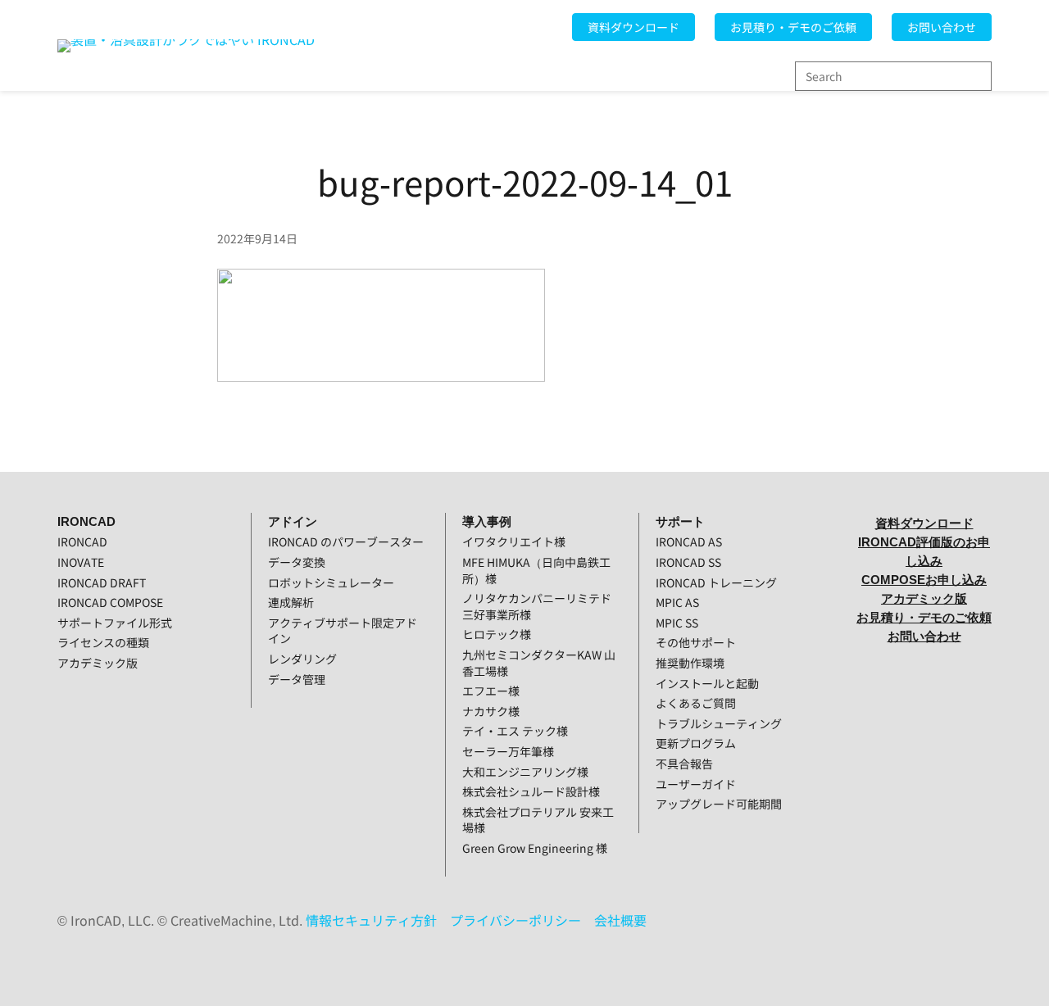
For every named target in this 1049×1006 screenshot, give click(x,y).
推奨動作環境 (690, 663)
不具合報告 (684, 763)
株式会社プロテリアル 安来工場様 (538, 820)
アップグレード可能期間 (719, 803)
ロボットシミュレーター (331, 582)
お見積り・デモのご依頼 (793, 27)
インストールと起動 (707, 683)
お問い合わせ (941, 27)
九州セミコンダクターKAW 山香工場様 (538, 662)
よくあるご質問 (696, 703)
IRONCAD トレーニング (716, 582)
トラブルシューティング (719, 723)
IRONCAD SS (688, 562)
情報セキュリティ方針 (371, 920)
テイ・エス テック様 (515, 731)
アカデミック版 (97, 663)
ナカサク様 (491, 711)
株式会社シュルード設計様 (531, 791)
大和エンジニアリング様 (525, 772)
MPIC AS (677, 602)
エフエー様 (491, 690)
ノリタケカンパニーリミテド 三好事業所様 (536, 606)
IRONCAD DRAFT (101, 582)
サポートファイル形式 (114, 622)
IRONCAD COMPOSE (110, 602)
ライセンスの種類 (103, 642)
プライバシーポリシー (515, 920)
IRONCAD (82, 541)
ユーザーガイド (696, 784)
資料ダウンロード (633, 27)
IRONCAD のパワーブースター (346, 541)
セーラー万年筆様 (508, 751)
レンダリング (302, 658)
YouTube (924, 674)
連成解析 (291, 602)
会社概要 (620, 920)
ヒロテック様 (496, 634)
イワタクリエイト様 (513, 541)
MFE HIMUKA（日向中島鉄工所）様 (536, 570)
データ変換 (296, 562)
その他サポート (696, 642)
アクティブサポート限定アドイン (342, 630)
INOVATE (80, 562)
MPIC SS (677, 622)
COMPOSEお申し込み (924, 580)
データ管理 (296, 679)
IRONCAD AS (689, 541)
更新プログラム (696, 743)
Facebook (924, 715)
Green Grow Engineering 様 (534, 848)
